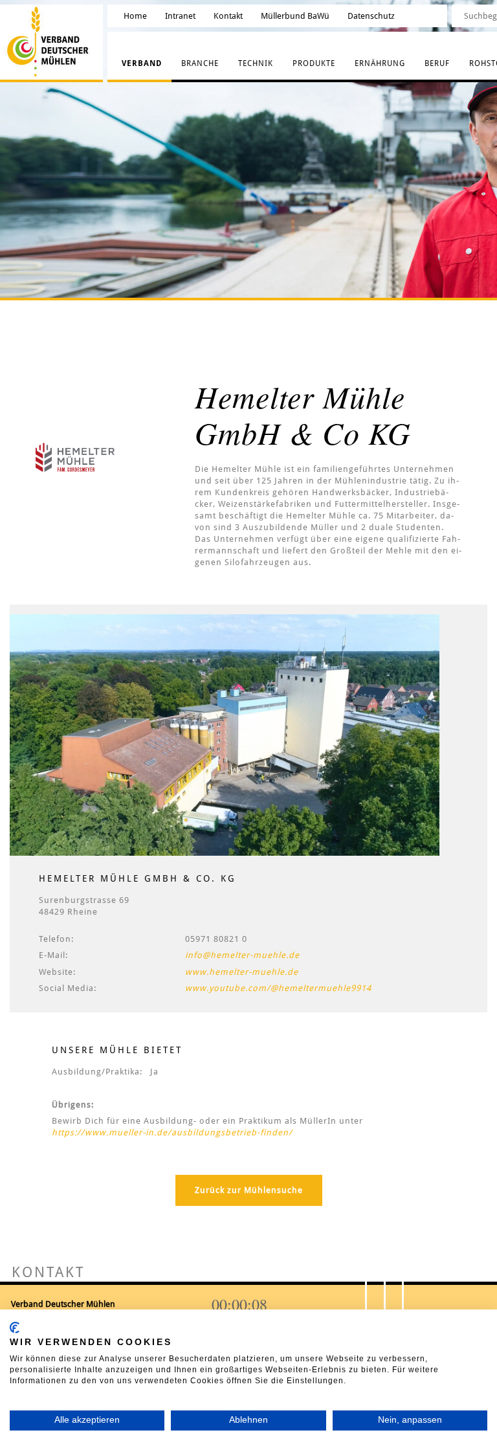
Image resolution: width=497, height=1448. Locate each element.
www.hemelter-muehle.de (241, 972)
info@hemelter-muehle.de (242, 955)
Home (135, 16)
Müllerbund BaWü (295, 16)
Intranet (180, 16)
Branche (200, 63)
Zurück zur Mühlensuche (249, 1190)
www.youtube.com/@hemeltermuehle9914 (278, 988)
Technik (255, 63)
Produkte (314, 63)
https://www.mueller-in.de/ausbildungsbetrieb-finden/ (172, 1132)
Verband (142, 63)
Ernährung (380, 63)
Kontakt (228, 16)
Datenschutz (371, 16)
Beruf (437, 63)
